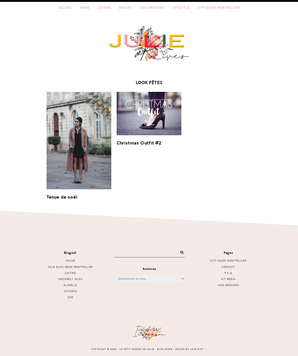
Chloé (70, 260)
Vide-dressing (228, 285)
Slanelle (70, 285)
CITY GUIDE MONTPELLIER (228, 260)
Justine (70, 273)
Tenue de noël (62, 197)
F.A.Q (228, 273)
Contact (228, 267)
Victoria (70, 291)
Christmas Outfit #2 (139, 143)
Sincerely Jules (70, 279)
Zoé (70, 297)
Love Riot (196, 349)
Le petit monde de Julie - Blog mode (149, 43)
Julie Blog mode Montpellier (70, 267)
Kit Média (228, 279)
